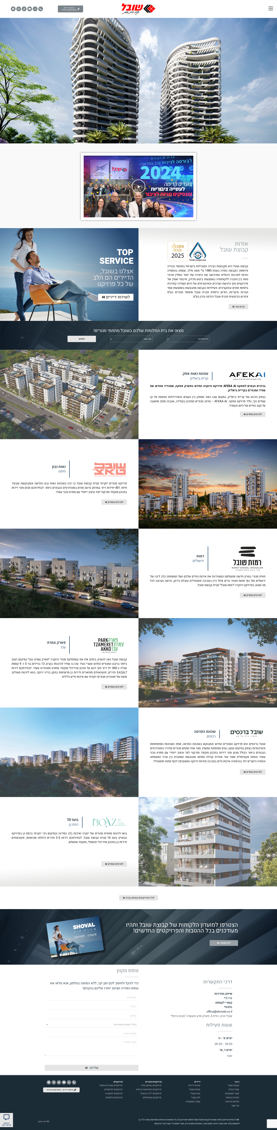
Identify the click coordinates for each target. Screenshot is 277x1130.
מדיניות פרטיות (232, 1101)
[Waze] (35, 8)
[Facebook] (13, 8)
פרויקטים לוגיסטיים (113, 1089)
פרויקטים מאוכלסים (152, 1097)
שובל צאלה (233, 1089)
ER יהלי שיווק (43, 1121)
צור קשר (235, 1105)
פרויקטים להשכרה (113, 1093)
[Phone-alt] (40, 8)
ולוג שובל (195, 1097)
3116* (228, 998)
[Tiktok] (24, 8)
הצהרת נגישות (232, 1097)
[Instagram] (18, 8)
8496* (228, 1007)
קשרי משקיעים (232, 1093)
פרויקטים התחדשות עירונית (148, 1089)
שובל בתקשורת (193, 1101)
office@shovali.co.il (219, 1011)
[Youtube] (29, 8)
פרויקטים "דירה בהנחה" (150, 1093)
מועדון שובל (194, 1089)
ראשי (237, 1082)
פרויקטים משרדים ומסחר (110, 1085)
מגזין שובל (195, 1093)
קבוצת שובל (233, 1085)
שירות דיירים (194, 1085)
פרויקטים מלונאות (114, 1097)
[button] (138, 186)
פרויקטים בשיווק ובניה (151, 1085)
